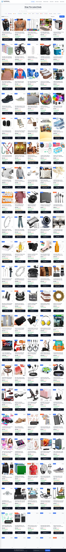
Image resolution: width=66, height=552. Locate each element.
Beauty (46, 13)
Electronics (20, 13)
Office (60, 13)
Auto (55, 13)
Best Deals (57, 1)
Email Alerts (62, 1)
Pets (30, 13)
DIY (33, 13)
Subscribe (47, 550)
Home (15, 13)
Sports (38, 13)
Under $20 (51, 1)
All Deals (32, 1)
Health (51, 13)
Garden (26, 13)
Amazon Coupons (39, 1)
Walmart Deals (45, 1)
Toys (42, 13)
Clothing (10, 13)
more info (11, 41)
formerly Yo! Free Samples (6, 2)
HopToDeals (6, 1)
